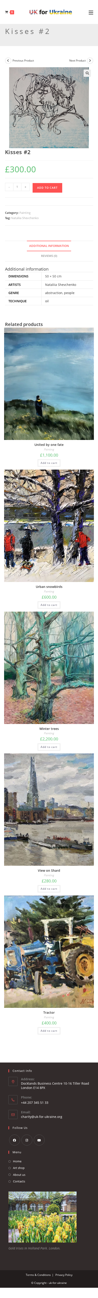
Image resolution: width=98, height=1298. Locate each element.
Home (17, 1161)
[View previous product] (8, 60)
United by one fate (49, 444)
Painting (25, 213)
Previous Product (23, 60)
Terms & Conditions (38, 1275)
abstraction (53, 293)
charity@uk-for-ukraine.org (41, 1116)
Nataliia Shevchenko (25, 218)
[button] (87, 73)
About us (19, 1175)
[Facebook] (14, 1140)
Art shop (19, 1168)
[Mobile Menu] (91, 12)
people (69, 293)
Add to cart (47, 188)
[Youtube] (39, 1140)
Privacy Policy (63, 1275)
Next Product (77, 60)
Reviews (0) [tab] (49, 256)
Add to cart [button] (49, 463)
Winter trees (49, 729)
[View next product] (90, 60)
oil (47, 301)
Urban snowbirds (49, 586)
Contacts (19, 1181)
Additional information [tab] (49, 246)
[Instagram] (26, 1140)
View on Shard (49, 870)
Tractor (49, 1012)
